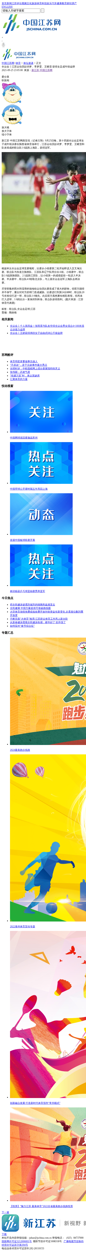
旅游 (34, 3)
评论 (19, 3)
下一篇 (5, 1212)
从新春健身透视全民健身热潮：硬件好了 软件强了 (38, 622)
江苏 (14, 3)
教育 (64, 3)
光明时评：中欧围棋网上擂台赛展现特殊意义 (35, 368)
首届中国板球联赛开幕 (22, 540)
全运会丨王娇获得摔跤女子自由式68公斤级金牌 (36, 333)
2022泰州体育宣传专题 (22, 926)
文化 (29, 3)
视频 (24, 3)
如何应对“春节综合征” (22, 625)
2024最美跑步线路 (20, 750)
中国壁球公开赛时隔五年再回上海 (29, 488)
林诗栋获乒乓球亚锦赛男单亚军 (27, 591)
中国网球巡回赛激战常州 (24, 437)
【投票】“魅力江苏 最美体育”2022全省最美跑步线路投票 (41, 1206)
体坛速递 (28, 63)
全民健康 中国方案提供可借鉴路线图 (30, 608)
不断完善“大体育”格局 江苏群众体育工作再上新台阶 (39, 618)
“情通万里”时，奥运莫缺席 (25, 375)
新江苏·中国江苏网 (42, 70)
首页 (4, 3)
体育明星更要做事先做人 (24, 361)
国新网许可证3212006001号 (17, 1241)
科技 (44, 3)
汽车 (54, 3)
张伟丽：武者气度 (20, 372)
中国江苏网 (8, 63)
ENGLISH (7, 6)
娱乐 (49, 3)
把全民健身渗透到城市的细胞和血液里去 (32, 604)
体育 (39, 3)
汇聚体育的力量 (19, 379)
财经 (69, 3)
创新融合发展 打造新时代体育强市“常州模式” (35, 1103)
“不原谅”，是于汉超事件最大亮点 (28, 365)
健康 (59, 3)
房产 (74, 3)
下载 (4, 1234)
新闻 (9, 3)
